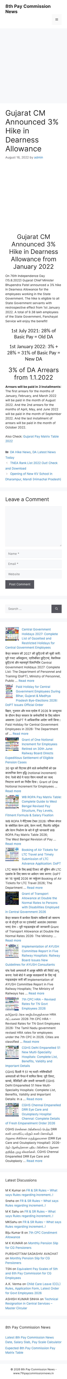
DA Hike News (20, 452)
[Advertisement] (33, 61)
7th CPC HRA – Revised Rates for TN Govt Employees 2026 (39, 1004)
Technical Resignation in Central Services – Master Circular (31, 1303)
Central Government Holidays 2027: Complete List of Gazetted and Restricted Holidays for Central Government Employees (31, 638)
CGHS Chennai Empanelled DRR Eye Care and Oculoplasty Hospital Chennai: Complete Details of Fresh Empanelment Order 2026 (33, 1114)
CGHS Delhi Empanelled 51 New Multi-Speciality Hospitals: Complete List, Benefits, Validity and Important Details (32, 1057)
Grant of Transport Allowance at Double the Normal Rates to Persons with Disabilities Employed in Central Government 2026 (32, 903)
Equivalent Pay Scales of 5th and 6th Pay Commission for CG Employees (31, 1273)
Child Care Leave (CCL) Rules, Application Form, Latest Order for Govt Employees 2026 (33, 1288)
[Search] (56, 609)
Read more (26, 680)
